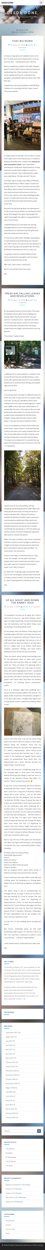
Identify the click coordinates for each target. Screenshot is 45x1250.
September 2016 (11, 1083)
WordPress (27, 1245)
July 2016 (9, 1092)
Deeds (30, 45)
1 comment (35, 607)
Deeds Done (7, 2)
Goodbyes (9, 1153)
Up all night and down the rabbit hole (22, 601)
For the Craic (10, 1229)
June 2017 (9, 1045)
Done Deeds (10, 1221)
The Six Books (11, 1161)
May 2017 (9, 1049)
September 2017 (11, 1032)
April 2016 (9, 1105)
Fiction (8, 1225)
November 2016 (11, 1075)
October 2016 (10, 1079)
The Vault (9, 1166)
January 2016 (10, 1117)
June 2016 (9, 1096)
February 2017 (11, 1062)
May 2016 (9, 1100)
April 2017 (9, 1054)
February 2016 (11, 1113)
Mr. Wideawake (11, 1157)
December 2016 (11, 1071)
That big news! (22, 40)
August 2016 (10, 1088)
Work (8, 1233)
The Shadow (10, 1149)
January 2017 (10, 1066)
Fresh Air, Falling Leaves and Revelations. (22, 294)
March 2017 (10, 1058)
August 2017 (10, 1037)
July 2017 (9, 1041)
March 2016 (10, 1109)
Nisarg (40, 1245)
